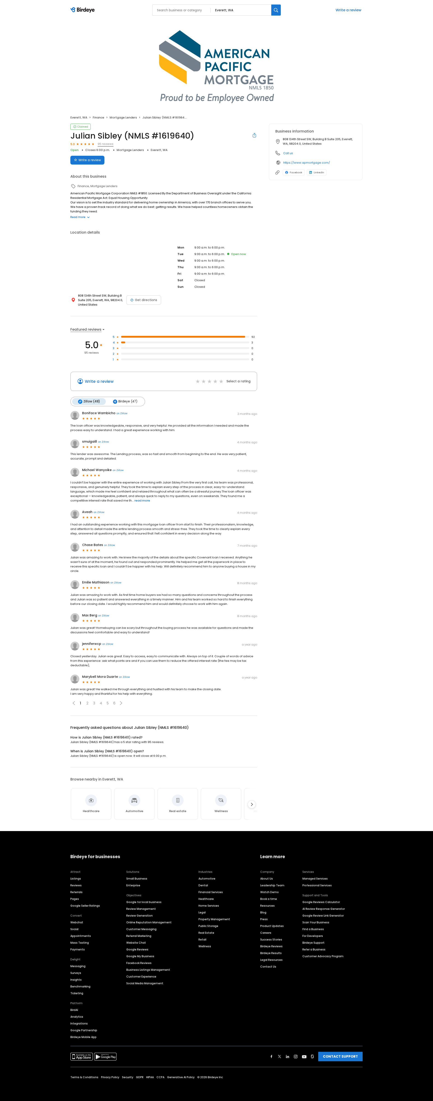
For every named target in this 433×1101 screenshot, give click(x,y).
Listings (75, 878)
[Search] (276, 10)
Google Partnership (83, 1030)
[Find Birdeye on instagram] (295, 1056)
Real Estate (206, 933)
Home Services (208, 906)
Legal (202, 912)
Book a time (268, 899)
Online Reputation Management (149, 922)
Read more (77, 217)
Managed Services (315, 878)
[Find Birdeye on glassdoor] (312, 1056)
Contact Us (268, 967)
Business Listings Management (148, 970)
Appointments (80, 936)
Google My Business (140, 956)
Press (264, 919)
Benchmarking (80, 986)
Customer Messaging (141, 929)
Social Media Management (144, 983)
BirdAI (74, 1010)
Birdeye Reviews (271, 946)
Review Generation (139, 916)
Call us (288, 153)
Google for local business (143, 902)
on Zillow (121, 413)
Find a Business (313, 929)
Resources (267, 906)
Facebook (296, 172)
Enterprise (133, 885)
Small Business (136, 878)
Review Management (141, 909)
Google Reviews (137, 949)
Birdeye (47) (127, 401)
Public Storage (208, 926)
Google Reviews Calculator (321, 902)
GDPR (139, 1077)
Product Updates (272, 926)
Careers (265, 933)
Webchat (76, 922)
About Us (266, 878)
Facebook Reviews (139, 963)
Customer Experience (141, 976)
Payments (77, 949)
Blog (263, 912)
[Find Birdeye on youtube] (304, 1056)
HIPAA (150, 1077)
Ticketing (76, 993)
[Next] (252, 804)
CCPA (160, 1077)
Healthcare (206, 899)
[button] (121, 703)
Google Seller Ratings (85, 906)
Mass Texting (79, 943)
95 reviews (105, 144)
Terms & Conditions (84, 1077)
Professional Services (317, 885)
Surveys (75, 973)
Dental (203, 885)
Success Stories (271, 939)
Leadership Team (272, 885)
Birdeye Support (313, 943)
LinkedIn (319, 172)
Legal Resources (271, 960)
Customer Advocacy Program (322, 956)
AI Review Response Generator (323, 909)
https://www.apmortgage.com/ (306, 162)
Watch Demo (269, 892)
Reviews (76, 885)
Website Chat (136, 943)
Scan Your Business (315, 922)
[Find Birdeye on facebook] (271, 1056)
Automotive (206, 878)
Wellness (204, 946)
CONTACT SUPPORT (340, 1056)
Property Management (214, 919)
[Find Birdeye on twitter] (279, 1056)
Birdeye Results (271, 953)
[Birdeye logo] (83, 10)
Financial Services (210, 892)
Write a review (348, 10)
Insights (76, 980)
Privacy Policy (110, 1077)
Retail (202, 939)
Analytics (76, 1017)
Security (127, 1077)
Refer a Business (313, 949)
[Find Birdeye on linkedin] (287, 1056)
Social (74, 929)
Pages (74, 899)
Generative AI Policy (181, 1077)
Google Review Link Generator (323, 916)
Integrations (79, 1023)
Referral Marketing (138, 936)
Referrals (76, 892)
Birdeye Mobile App (83, 1037)
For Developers (312, 936)
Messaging (77, 966)
